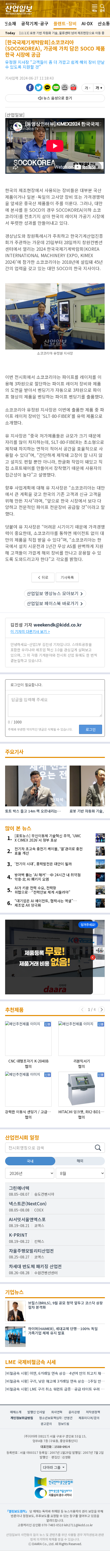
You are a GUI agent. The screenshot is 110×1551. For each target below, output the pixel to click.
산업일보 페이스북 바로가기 (53, 603)
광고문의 (46, 1423)
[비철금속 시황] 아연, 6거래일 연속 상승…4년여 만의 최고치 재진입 (56, 1373)
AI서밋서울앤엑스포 (27, 1219)
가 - (87, 87)
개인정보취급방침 (21, 1418)
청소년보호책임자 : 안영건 (55, 1418)
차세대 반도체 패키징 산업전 (35, 1266)
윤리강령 (74, 1412)
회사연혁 (56, 1412)
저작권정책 (93, 1412)
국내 (30, 1161)
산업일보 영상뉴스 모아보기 (53, 593)
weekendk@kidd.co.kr (58, 624)
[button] (65, 87)
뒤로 (44, 577)
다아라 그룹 (52, 1467)
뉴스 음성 (50, 98)
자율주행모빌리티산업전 (31, 1250)
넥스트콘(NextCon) (28, 1203)
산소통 (104, 23)
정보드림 (63, 1423)
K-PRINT (18, 1235)
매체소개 (15, 1412)
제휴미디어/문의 (89, 1418)
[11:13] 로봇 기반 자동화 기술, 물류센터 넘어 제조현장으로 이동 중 (61, 33)
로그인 (91, 729)
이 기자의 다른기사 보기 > (30, 631)
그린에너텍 (19, 1188)
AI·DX (87, 23)
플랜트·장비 (64, 23)
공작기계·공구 (34, 23)
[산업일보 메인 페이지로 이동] (18, 8)
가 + (99, 87)
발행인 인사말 (36, 1412)
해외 (80, 1160)
